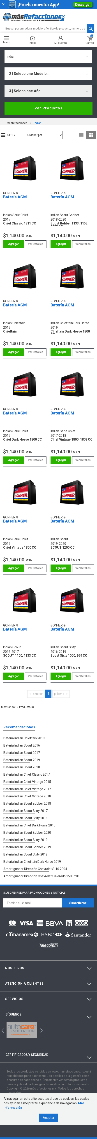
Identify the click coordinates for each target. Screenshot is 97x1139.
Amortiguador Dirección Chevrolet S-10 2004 (35, 869)
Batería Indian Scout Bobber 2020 (27, 832)
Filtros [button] (11, 135)
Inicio (32, 42)
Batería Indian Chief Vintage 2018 (27, 796)
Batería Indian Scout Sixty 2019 (25, 840)
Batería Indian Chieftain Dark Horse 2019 (32, 861)
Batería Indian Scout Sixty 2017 (25, 811)
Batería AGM (15, 197)
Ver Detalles (35, 244)
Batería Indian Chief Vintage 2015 (27, 782)
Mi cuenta (60, 42)
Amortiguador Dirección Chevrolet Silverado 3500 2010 (42, 876)
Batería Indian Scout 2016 (21, 745)
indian (37, 123)
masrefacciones (17, 123)
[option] (22, 1030)
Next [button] (41, 1030)
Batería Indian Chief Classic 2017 (26, 774)
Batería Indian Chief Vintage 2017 (27, 789)
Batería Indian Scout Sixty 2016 (25, 818)
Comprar (13, 244)
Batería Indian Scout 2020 (21, 767)
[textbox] (48, 28)
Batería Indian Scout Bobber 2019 (27, 847)
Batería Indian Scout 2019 (21, 760)
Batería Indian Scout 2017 (21, 752)
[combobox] (48, 56)
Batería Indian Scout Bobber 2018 (27, 803)
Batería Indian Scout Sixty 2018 (25, 854)
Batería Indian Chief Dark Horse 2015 (29, 825)
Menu (6, 42)
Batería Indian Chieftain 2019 (24, 738)
